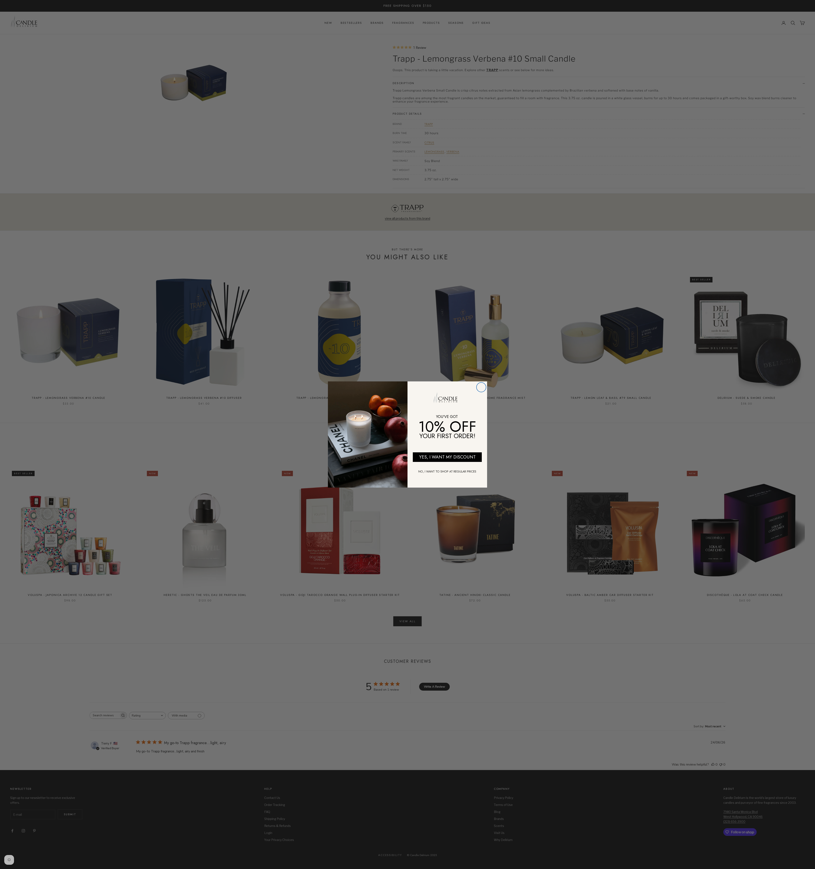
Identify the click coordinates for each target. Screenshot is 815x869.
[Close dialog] (481, 387)
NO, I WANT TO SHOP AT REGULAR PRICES (447, 471)
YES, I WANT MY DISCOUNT (447, 457)
